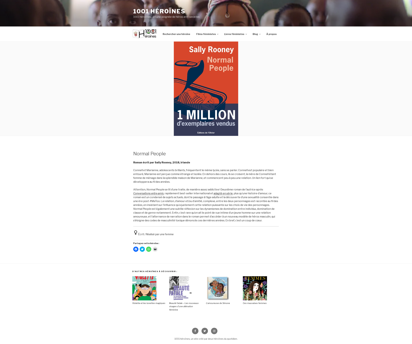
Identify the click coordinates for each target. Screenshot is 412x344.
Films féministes (206, 34)
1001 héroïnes (159, 11)
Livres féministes (234, 34)
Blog (255, 34)
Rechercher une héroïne (176, 34)
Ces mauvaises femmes (255, 303)
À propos (271, 34)
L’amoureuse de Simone (218, 303)
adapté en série (223, 193)
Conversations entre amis (148, 193)
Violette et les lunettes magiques (148, 303)
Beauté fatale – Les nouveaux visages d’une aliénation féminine (184, 306)
